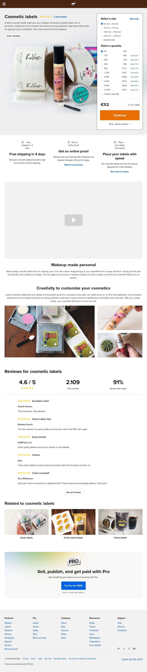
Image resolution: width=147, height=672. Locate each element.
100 (106, 55)
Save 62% (135, 59)
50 (105, 51)
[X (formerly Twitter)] (124, 648)
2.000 (106, 76)
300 (106, 63)
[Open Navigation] (4, 4)
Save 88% (135, 81)
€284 (124, 76)
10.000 (107, 89)
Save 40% (135, 55)
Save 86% (135, 77)
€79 (125, 59)
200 (106, 59)
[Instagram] (129, 648)
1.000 (106, 72)
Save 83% (135, 72)
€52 (125, 51)
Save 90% (135, 85)
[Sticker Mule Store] (119, 648)
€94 (125, 63)
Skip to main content (2, 2)
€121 (124, 68)
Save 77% (135, 68)
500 (106, 68)
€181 (124, 72)
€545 (124, 85)
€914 (124, 89)
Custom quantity (111, 93)
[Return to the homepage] (73, 4)
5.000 (106, 85)
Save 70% (135, 64)
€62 (125, 55)
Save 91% (135, 89)
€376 (124, 81)
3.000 (106, 81)
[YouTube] (134, 648)
